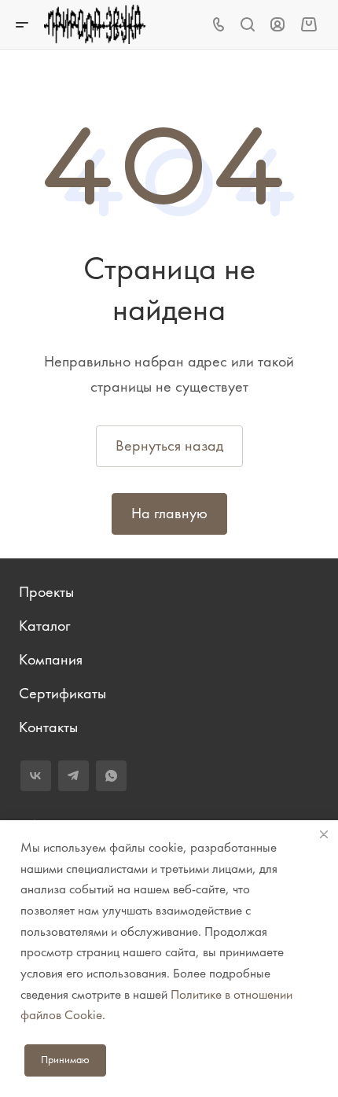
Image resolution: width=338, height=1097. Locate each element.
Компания (51, 659)
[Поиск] (247, 24)
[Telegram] (73, 775)
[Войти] (277, 24)
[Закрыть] (324, 834)
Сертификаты (62, 693)
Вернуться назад (169, 445)
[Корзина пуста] (308, 24)
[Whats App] (111, 775)
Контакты (48, 727)
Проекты (46, 592)
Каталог (44, 625)
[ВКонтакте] (35, 775)
